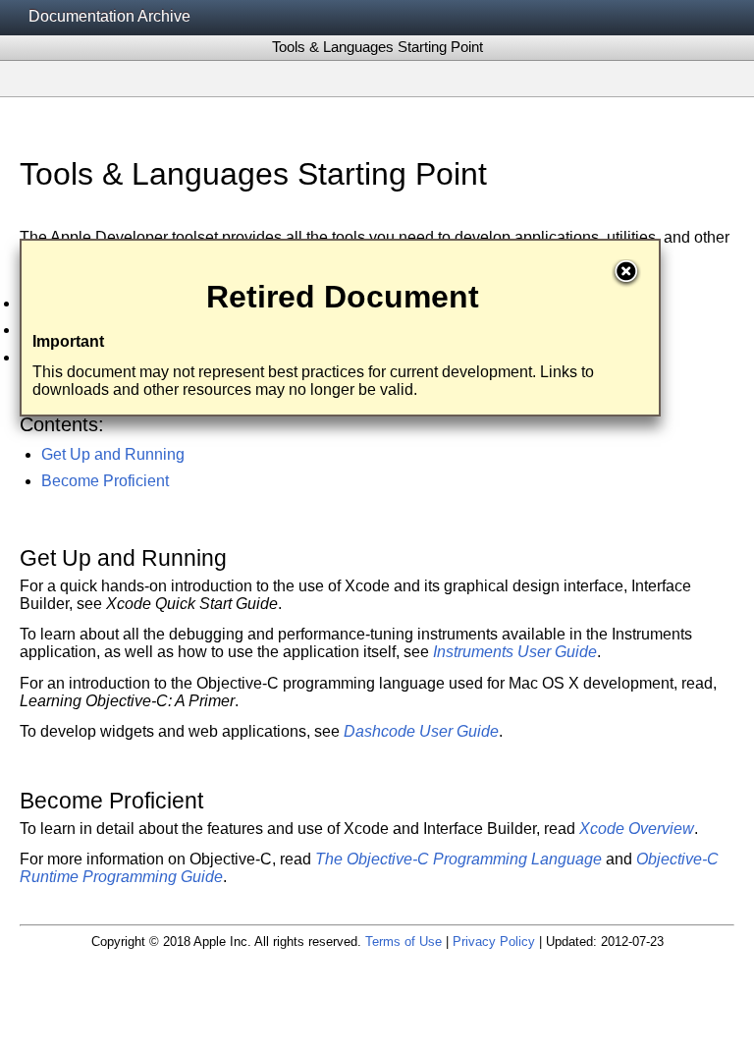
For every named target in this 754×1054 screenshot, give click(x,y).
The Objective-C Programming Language (458, 859)
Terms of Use (403, 941)
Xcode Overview (636, 828)
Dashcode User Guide (421, 731)
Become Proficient (105, 480)
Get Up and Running (113, 454)
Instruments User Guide (515, 651)
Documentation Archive (109, 16)
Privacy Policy (494, 941)
